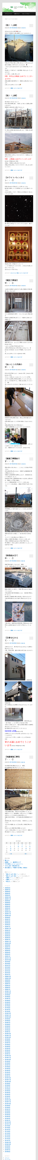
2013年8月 (7, 1085)
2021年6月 (7, 967)
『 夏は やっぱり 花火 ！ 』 (12, 874)
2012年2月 (7, 1118)
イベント (7, 1158)
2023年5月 (7, 932)
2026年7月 (7, 889)
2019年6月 (7, 1000)
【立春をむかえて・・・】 (11, 639)
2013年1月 (7, 1098)
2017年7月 (7, 1009)
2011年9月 (7, 1126)
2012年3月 (7, 1116)
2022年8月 (7, 945)
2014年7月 (7, 1065)
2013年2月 (7, 1096)
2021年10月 (8, 960)
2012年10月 (8, 1103)
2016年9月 (7, 1019)
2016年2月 (7, 1030)
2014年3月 (7, 1072)
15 (10, 848)
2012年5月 (7, 1113)
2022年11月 (8, 941)
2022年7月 (7, 947)
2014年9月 (7, 1061)
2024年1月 (7, 926)
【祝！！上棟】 (11, 25)
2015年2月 (7, 1052)
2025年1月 (7, 910)
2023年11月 (8, 928)
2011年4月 (7, 1135)
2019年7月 (7, 998)
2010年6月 (7, 1151)
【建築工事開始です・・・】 (12, 459)
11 (22, 846)
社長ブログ (17, 13)
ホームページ (8, 13)
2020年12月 (8, 976)
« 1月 (10, 854)
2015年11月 (8, 1035)
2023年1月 (7, 939)
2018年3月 (7, 1004)
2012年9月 (7, 1105)
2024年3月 (7, 923)
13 (29, 846)
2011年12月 (8, 1122)
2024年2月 (7, 925)
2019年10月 (8, 993)
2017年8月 (7, 1008)
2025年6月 (7, 902)
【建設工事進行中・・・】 (11, 281)
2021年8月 (7, 963)
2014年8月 (7, 1063)
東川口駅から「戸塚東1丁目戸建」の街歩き (16, 867)
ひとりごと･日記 (15, 273)
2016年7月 (7, 1022)
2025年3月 (7, 908)
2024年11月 (8, 914)
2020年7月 (7, 984)
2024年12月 (8, 912)
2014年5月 (7, 1068)
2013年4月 (7, 1092)
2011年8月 (7, 1127)
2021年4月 (7, 971)
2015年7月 (7, 1043)
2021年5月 (7, 969)
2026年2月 (7, 895)
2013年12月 (8, 1078)
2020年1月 (7, 989)
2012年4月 (7, 1114)
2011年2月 (7, 1138)
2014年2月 (7, 1074)
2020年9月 (7, 980)
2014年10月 (8, 1059)
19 (26, 848)
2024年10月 (8, 915)
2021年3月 (7, 973)
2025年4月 (7, 906)
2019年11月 (8, 991)
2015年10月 (8, 1037)
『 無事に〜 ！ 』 (9, 878)
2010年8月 (7, 1148)
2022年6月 (7, 949)
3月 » (26, 854)
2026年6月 (7, 891)
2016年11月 (8, 1015)
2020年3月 (7, 985)
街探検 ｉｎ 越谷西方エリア (13, 862)
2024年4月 (7, 921)
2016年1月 (7, 1032)
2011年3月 (7, 1137)
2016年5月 (7, 1026)
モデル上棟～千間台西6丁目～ (12, 866)
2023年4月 (7, 934)
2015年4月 (7, 1048)
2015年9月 (7, 1039)
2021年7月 (7, 965)
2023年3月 (7, 936)
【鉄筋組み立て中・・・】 (11, 556)
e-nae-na (23, 28)
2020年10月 (8, 978)
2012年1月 (7, 1120)
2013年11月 (8, 1079)
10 (18, 846)
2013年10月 (8, 1081)
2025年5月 (7, 904)
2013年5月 (7, 1091)
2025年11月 (8, 899)
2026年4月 (7, 893)
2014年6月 (7, 1067)
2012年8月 (7, 1107)
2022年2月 (7, 954)
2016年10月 (8, 1017)
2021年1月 (7, 974)
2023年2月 (7, 937)
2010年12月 (8, 1142)
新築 (12, 88)
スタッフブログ (26, 13)
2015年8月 (7, 1041)
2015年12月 (8, 1033)
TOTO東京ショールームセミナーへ (14, 864)
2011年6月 (7, 1131)
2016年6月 (7, 1024)
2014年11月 (8, 1057)
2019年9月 (7, 995)
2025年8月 (7, 901)
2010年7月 (7, 1150)
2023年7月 (7, 930)
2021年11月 (8, 958)
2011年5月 (7, 1133)
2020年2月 (7, 987)
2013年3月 (7, 1094)
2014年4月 (7, 1070)
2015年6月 (7, 1044)
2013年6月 (7, 1089)
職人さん (8, 860)
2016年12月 (8, 1013)
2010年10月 (8, 1144)
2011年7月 (7, 1129)
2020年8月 (7, 982)
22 (10, 850)
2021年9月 (7, 961)
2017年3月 (7, 1011)
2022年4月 (7, 952)
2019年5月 (7, 1002)
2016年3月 (7, 1028)
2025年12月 (8, 897)
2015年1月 (7, 1054)
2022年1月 (7, 956)
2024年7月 (7, 919)
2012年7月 (7, 1109)
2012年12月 (8, 1100)
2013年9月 (7, 1083)
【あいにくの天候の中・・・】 (13, 365)
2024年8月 (7, 917)
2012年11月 (8, 1102)
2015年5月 (7, 1046)
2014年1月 (7, 1076)
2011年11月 (8, 1124)
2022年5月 (7, 950)
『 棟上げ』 (8, 881)
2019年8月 (7, 996)
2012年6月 (7, 1111)
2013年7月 (7, 1087)
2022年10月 (8, 943)
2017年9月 (7, 1006)
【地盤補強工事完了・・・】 (12, 758)
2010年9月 (7, 1146)
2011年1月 (7, 1140)
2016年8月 (7, 1020)
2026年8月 (7, 888)
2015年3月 (7, 1050)
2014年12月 (8, 1055)
